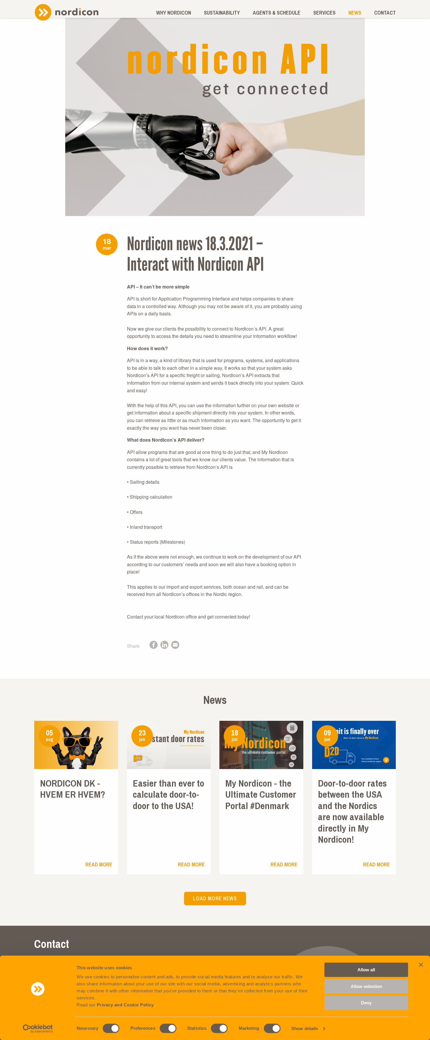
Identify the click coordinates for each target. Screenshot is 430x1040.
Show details (304, 1028)
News (354, 12)
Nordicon (66, 12)
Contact (385, 12)
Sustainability (222, 12)
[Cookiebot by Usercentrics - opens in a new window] (37, 1028)
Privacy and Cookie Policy (125, 1004)
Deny (366, 1002)
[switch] (168, 1028)
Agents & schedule (276, 12)
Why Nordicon (173, 12)
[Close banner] (421, 965)
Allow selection (366, 986)
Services (324, 12)
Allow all (366, 969)
